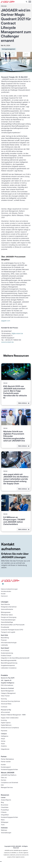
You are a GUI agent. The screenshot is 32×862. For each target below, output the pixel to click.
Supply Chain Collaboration (9, 718)
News (3, 820)
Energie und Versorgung (8, 617)
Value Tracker (5, 696)
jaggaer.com (5, 321)
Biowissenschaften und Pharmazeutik (12, 625)
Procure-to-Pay (6, 710)
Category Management (8, 693)
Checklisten (4, 807)
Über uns (4, 777)
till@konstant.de (17, 333)
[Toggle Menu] (29, 1)
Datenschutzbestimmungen (9, 589)
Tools (2, 824)
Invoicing (4, 720)
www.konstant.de (7, 342)
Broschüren (4, 805)
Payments (4, 730)
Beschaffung (5, 637)
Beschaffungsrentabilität (8, 660)
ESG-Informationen (7, 685)
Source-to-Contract (7, 688)
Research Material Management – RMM (13, 715)
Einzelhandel (5, 627)
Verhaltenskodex (6, 591)
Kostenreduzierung (7, 653)
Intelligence (4, 736)
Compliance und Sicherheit (9, 782)
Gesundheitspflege (7, 622)
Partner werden (6, 761)
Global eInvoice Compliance (10, 727)
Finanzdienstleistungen (8, 620)
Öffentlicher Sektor (7, 615)
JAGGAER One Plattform (8, 775)
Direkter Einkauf (6, 655)
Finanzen (4, 640)
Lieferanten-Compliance (8, 668)
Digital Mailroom (6, 725)
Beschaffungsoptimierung (9, 663)
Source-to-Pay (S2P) (7, 678)
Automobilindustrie (7, 609)
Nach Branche (5, 604)
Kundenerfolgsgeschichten (9, 769)
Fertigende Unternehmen (9, 607)
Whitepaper (4, 822)
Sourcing (4, 699)
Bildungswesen (5, 612)
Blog (2, 802)
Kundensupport (6, 767)
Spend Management (7, 691)
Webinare (4, 830)
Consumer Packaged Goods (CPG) (12, 629)
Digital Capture (5, 722)
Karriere (3, 780)
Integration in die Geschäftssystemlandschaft (15, 658)
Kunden (3, 764)
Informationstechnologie (8, 642)
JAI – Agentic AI (6, 680)
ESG (2, 785)
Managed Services (7, 787)
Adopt (3, 738)
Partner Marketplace (7, 759)
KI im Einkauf (5, 650)
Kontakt (3, 593)
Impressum (4, 596)
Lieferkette (4, 645)
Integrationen (5, 749)
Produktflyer (5, 810)
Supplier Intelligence (7, 683)
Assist (3, 743)
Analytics (4, 746)
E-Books (3, 812)
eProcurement (5, 712)
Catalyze (4, 733)
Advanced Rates (6, 704)
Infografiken (5, 815)
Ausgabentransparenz (8, 665)
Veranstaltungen (6, 832)
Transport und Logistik (8, 632)
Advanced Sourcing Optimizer (10, 701)
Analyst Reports (6, 800)
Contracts (4, 707)
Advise (3, 741)
